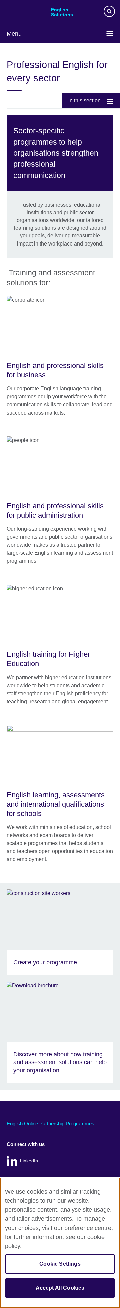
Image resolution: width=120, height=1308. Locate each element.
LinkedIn (29, 1160)
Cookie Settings (59, 1264)
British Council (24, 12)
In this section (84, 100)
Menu (14, 33)
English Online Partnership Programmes (50, 1123)
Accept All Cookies (60, 1288)
